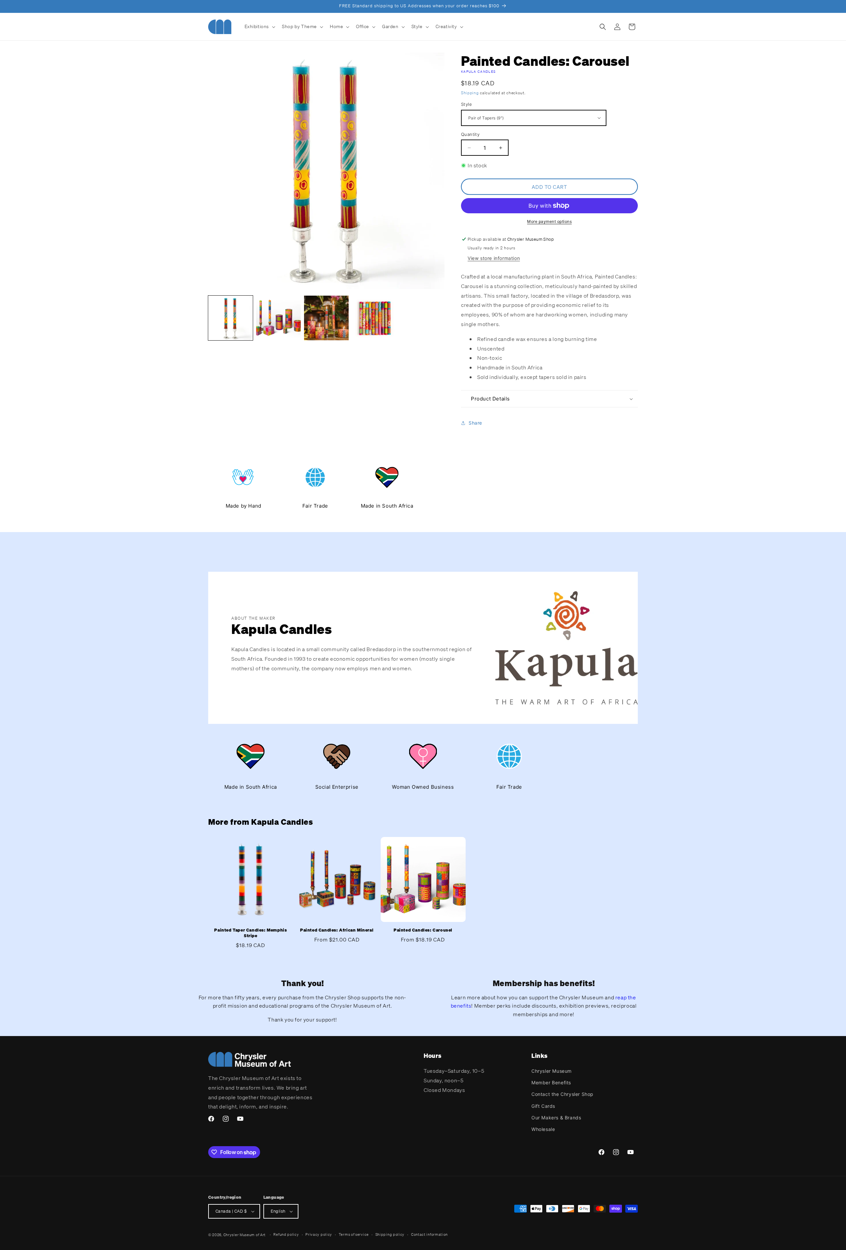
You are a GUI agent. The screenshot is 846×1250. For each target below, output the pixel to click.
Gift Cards (543, 1106)
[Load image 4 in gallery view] (374, 318)
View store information (494, 258)
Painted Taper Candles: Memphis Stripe (250, 933)
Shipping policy (390, 1234)
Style (466, 104)
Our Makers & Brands (556, 1117)
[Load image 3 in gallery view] (326, 318)
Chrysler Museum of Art (244, 1234)
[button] (259, 26)
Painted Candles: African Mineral (336, 930)
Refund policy (286, 1234)
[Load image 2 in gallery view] (278, 318)
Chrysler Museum (551, 1071)
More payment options (549, 221)
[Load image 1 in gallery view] (230, 318)
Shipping (470, 92)
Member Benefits (551, 1082)
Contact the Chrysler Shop (562, 1094)
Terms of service (354, 1234)
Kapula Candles (478, 71)
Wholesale (543, 1129)
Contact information (429, 1234)
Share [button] (475, 423)
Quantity (470, 134)
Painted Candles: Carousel (423, 930)
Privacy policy (318, 1234)
